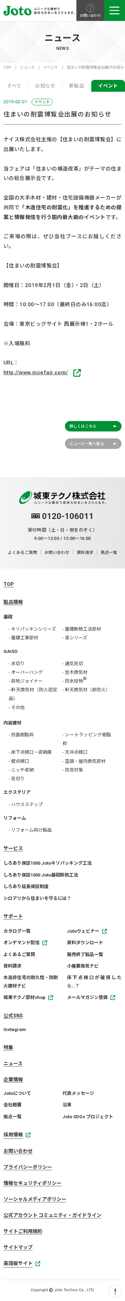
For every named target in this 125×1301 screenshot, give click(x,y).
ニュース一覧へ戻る (86, 444)
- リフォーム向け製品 (30, 830)
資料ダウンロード (85, 942)
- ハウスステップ (26, 804)
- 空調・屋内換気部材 (84, 761)
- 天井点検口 (75, 752)
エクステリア (17, 792)
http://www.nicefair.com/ (35, 372)
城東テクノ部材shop (24, 997)
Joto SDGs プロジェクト (87, 1116)
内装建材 (12, 722)
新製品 (76, 86)
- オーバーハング (26, 672)
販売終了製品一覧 (85, 954)
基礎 (7, 616)
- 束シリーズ (74, 637)
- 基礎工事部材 (23, 637)
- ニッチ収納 (21, 770)
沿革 (67, 1104)
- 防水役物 (74, 680)
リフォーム (14, 818)
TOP (7, 67)
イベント (50, 67)
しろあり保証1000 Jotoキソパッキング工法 (47, 863)
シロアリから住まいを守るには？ (37, 898)
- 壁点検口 (19, 761)
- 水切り (17, 663)
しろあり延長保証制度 (26, 886)
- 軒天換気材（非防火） (86, 689)
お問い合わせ (56, 552)
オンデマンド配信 (21, 942)
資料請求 (85, 552)
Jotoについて (17, 1093)
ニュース (27, 67)
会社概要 (12, 1104)
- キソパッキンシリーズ (32, 629)
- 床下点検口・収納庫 (30, 752)
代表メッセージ (78, 1093)
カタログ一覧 (17, 931)
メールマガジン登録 (87, 997)
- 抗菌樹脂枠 (21, 734)
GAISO (10, 651)
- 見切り (17, 778)
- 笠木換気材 (75, 672)
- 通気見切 (72, 663)
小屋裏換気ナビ (83, 966)
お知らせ (45, 86)
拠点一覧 (109, 552)
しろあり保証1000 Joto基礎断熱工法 (40, 875)
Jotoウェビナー (83, 931)
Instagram (14, 1029)
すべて (14, 86)
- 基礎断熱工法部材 (81, 629)
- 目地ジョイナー (26, 681)
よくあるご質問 (22, 552)
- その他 (17, 707)
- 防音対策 (72, 770)
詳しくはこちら (83, 426)
